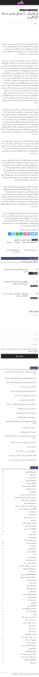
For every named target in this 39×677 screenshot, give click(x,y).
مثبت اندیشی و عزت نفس (28, 617)
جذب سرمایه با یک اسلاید (30, 250)
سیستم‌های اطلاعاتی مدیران (28, 574)
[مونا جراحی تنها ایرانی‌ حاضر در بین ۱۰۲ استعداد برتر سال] (33, 295)
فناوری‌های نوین (31, 597)
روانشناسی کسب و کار (32, 10)
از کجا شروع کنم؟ (31, 489)
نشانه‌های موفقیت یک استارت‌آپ (13, 251)
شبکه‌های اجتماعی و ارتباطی (28, 577)
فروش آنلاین (32, 591)
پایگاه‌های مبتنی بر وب (30, 529)
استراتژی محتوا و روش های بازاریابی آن (25, 497)
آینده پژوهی (33, 474)
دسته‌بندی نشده (32, 557)
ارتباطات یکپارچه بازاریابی (29, 486)
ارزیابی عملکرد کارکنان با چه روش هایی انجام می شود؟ (20, 378)
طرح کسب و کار (31, 580)
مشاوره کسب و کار (30, 640)
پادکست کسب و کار (30, 526)
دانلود (34, 554)
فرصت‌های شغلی (31, 588)
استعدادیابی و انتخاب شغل (28, 500)
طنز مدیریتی (32, 583)
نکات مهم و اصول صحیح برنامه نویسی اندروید (23, 391)
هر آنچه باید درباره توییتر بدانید (28, 386)
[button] (2, 2)
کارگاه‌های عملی (31, 605)
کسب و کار (9, 242)
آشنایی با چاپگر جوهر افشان (28, 432)
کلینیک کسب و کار (31, 611)
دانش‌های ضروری (31, 551)
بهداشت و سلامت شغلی (29, 523)
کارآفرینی (33, 603)
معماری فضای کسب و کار (29, 645)
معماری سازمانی (31, 642)
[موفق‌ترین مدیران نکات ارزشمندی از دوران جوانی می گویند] (33, 283)
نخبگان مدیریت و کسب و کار (28, 654)
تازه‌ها (34, 531)
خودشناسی (33, 546)
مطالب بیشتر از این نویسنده (29, 261)
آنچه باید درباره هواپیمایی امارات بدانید (25, 395)
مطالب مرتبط (33, 258)
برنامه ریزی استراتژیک (34, 273)
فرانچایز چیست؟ (31, 446)
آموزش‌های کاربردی (30, 472)
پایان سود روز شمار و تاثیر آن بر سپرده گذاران (23, 442)
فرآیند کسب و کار (31, 585)
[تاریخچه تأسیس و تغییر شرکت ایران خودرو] (33, 271)
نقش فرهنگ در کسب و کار (28, 657)
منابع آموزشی (32, 648)
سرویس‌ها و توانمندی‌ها (29, 568)
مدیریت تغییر (32, 628)
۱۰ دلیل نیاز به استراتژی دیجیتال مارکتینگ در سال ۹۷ (21, 404)
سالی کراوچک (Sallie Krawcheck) (29, 242)
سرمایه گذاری (17, 242)
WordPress (36, 674)
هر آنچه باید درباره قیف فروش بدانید (26, 413)
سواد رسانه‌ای (32, 571)
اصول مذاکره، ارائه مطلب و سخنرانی (25, 506)
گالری (34, 614)
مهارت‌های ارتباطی (31, 651)
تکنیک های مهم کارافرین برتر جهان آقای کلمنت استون (21, 382)
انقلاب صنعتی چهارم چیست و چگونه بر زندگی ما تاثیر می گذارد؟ (20, 372)
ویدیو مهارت (32, 662)
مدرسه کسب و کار (30, 620)
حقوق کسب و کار (31, 543)
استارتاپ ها (33, 492)
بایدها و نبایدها (32, 514)
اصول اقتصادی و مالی (30, 503)
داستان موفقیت (23, 10)
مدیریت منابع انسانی (30, 634)
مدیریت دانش (32, 631)
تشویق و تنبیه (32, 537)
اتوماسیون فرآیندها (31, 480)
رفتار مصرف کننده (31, 560)
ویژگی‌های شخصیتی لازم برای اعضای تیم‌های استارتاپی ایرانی (21, 422)
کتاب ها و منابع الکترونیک (29, 608)
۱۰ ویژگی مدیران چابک (29, 427)
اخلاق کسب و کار (31, 483)
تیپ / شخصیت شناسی (29, 540)
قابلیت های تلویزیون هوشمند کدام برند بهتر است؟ (22, 455)
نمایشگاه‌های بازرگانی (30, 659)
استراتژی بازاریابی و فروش (28, 494)
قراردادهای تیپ (32, 600)
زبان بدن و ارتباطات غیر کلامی (27, 566)
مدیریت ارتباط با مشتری (29, 622)
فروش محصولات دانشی (29, 594)
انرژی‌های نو (32, 511)
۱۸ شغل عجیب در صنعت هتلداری (27, 408)
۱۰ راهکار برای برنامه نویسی (28, 400)
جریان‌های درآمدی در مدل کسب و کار (25, 451)
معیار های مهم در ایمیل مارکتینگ (27, 417)
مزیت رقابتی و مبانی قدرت (28, 637)
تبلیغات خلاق (32, 534)
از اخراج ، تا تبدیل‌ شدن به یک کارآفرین (22, 239)
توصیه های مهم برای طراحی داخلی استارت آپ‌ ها (22, 460)
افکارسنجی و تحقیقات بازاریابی (27, 509)
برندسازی (33, 520)
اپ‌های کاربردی (32, 477)
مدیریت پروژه (32, 625)
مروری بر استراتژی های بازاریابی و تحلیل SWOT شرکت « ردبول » (20, 437)
